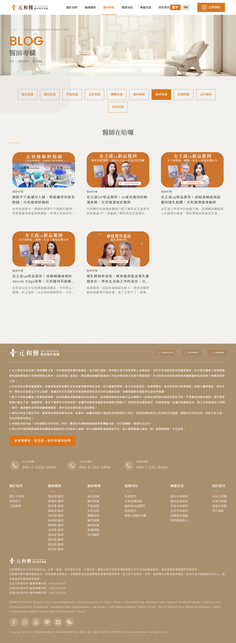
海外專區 (218, 510)
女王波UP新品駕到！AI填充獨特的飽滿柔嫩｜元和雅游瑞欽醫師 (117, 199)
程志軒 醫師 (55, 549)
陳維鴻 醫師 (55, 510)
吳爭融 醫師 (55, 520)
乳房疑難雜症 (133, 501)
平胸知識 (72, 94)
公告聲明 (15, 506)
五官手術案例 (179, 510)
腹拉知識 (50, 94)
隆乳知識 (27, 94)
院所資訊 (164, 7)
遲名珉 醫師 (55, 544)
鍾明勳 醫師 (55, 525)
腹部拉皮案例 (179, 501)
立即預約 (214, 7)
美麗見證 (145, 7)
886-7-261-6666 (152, 467)
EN (186, 7)
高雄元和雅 (219, 506)
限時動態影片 (179, 520)
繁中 (175, 7)
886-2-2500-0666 (39, 467)
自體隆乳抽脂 (179, 515)
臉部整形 (130, 510)
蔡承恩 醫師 (55, 539)
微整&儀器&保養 (135, 515)
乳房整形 (130, 496)
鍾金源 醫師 (55, 496)
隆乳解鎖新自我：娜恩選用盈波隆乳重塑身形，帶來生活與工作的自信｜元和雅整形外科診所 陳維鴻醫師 (118, 279)
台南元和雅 (219, 501)
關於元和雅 (16, 496)
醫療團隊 (90, 7)
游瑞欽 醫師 (55, 501)
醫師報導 (139, 94)
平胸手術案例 (179, 506)
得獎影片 (15, 501)
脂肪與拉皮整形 (135, 506)
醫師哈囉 (37, 61)
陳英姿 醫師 (55, 534)
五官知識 (94, 94)
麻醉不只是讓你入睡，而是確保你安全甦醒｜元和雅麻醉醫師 (43, 199)
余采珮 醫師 (55, 530)
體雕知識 (117, 94)
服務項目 (127, 7)
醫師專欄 (108, 7)
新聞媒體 (184, 94)
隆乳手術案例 (179, 496)
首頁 (11, 61)
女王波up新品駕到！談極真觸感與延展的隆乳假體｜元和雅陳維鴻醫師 (191, 199)
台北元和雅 (219, 496)
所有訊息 (118, 107)
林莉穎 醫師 (55, 515)
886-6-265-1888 (95, 467)
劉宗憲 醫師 (55, 506)
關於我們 (71, 7)
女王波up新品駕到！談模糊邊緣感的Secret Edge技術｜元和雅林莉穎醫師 (42, 279)
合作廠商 (206, 94)
